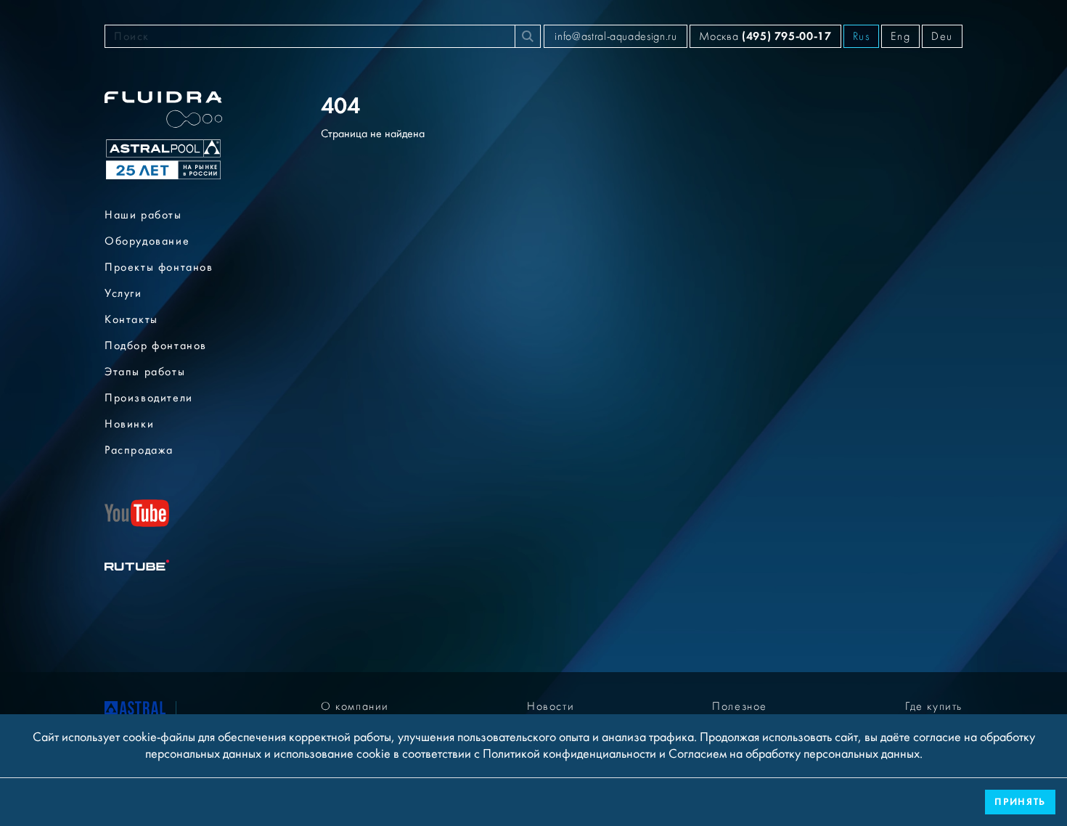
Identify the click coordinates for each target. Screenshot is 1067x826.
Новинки (129, 423)
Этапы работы (145, 371)
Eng (900, 36)
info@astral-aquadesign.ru (615, 36)
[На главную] (135, 711)
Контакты (131, 319)
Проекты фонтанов (159, 267)
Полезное (739, 706)
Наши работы (143, 214)
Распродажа (139, 450)
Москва (765, 36)
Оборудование (147, 241)
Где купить (933, 706)
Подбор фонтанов (156, 345)
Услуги (123, 293)
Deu (942, 36)
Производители (149, 397)
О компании (355, 706)
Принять (1020, 802)
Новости (550, 706)
